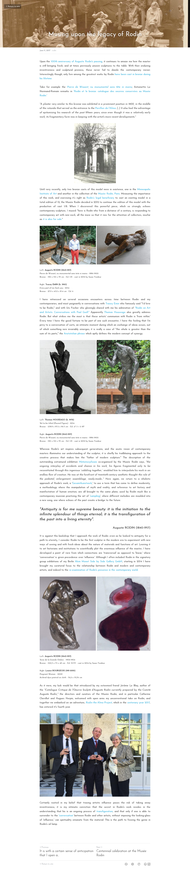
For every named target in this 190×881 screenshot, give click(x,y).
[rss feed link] (149, 864)
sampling (95, 496)
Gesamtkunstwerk (82, 483)
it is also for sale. (52, 219)
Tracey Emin (112, 303)
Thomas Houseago (114, 312)
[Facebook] (126, 864)
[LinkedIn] (139, 864)
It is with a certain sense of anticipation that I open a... (66, 853)
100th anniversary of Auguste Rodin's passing (76, 61)
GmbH (118, 561)
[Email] (145, 864)
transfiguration (105, 811)
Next (98, 847)
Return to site (14, 6)
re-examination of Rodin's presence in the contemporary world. (103, 570)
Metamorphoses (88, 462)
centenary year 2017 (138, 703)
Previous (45, 847)
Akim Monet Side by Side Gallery (94, 561)
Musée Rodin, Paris (109, 194)
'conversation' (66, 815)
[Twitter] (132, 864)
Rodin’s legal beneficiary (100, 198)
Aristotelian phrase (74, 333)
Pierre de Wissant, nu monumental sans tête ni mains (99, 87)
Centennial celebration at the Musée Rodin (121, 853)
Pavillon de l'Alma (105, 108)
